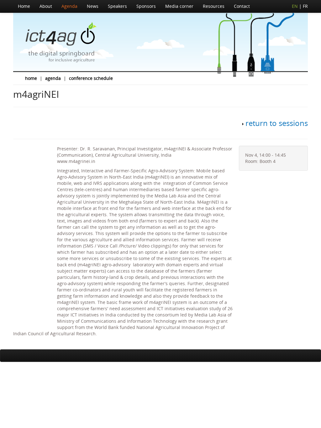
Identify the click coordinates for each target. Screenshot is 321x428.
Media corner (179, 6)
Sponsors (146, 6)
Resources (213, 6)
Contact (242, 6)
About (45, 6)
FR (305, 6)
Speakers (117, 6)
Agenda (69, 6)
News (92, 6)
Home (24, 6)
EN (295, 6)
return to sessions (276, 123)
